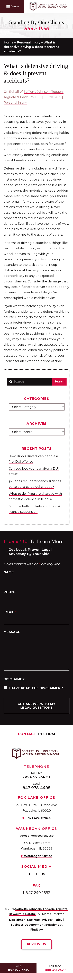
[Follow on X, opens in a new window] (36, 874)
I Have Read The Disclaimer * (36, 688)
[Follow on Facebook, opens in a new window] (29, 874)
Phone (10, 592)
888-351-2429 (36, 777)
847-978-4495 (36, 787)
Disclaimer (14, 679)
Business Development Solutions (35, 924)
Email (10, 612)
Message (12, 632)
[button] (12, 6)
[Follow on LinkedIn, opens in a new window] (43, 874)
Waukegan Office (38, 856)
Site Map (33, 919)
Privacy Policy (52, 919)
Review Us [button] (36, 944)
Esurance (43, 149)
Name (9, 572)
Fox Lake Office (38, 818)
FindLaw (36, 929)
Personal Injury (15, 102)
